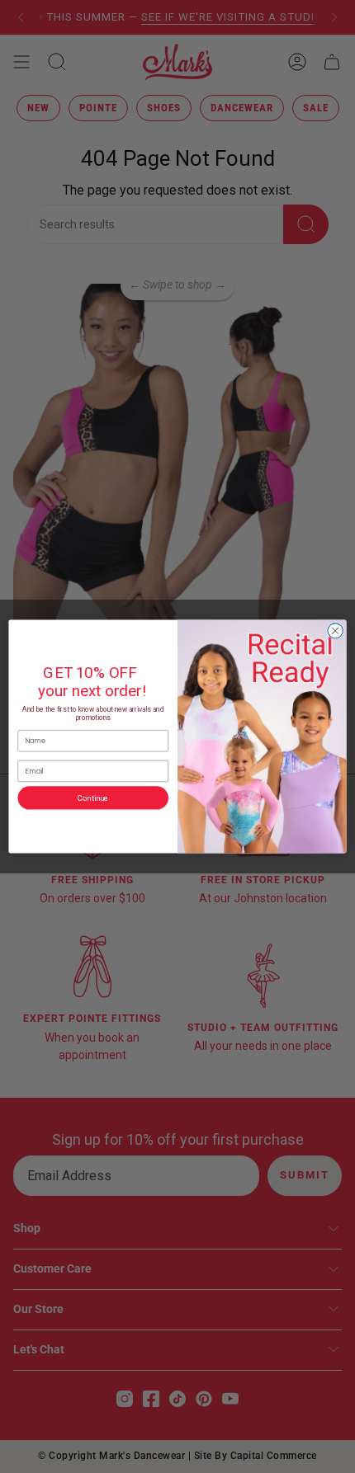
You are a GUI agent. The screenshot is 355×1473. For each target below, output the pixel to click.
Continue (93, 797)
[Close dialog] (335, 631)
